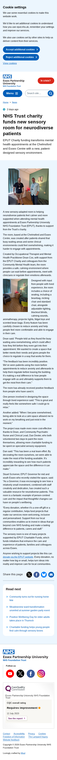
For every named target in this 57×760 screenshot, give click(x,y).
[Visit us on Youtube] (10, 674)
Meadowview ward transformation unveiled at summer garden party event (30, 609)
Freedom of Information (14, 736)
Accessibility (19, 733)
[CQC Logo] (15, 691)
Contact (6, 733)
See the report (15, 718)
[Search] (50, 93)
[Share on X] (29, 575)
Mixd (23, 753)
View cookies (10, 63)
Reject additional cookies (20, 57)
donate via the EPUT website (18, 557)
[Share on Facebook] (36, 575)
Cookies (42, 733)
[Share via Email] (51, 575)
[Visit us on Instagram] (41, 674)
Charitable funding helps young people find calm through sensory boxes (30, 629)
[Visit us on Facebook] (31, 674)
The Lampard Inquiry (38, 736)
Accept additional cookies (20, 49)
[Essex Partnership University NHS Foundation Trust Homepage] (13, 81)
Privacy (31, 733)
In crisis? (46, 80)
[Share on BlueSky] (44, 575)
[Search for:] (36, 93)
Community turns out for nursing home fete (29, 598)
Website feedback (11, 740)
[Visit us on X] (20, 674)
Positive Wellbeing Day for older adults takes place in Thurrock (30, 619)
